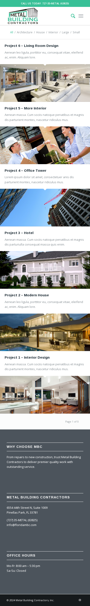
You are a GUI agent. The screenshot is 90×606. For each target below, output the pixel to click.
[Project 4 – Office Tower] (45, 207)
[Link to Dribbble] (79, 600)
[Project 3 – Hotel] (45, 270)
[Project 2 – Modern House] (45, 332)
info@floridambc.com (21, 525)
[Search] (70, 16)
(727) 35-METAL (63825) (22, 520)
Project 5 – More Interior (25, 108)
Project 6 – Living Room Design (31, 46)
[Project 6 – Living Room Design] (45, 83)
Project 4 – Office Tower (25, 170)
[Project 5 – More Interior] (45, 145)
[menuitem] (70, 16)
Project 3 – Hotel (19, 233)
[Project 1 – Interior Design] (45, 395)
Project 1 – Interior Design (27, 357)
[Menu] (80, 15)
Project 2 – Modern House (27, 295)
